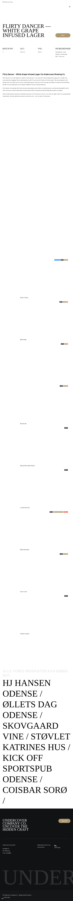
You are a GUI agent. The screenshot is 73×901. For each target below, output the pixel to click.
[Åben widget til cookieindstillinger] (2, 898)
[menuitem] (36, 253)
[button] (36, 508)
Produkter (36, 253)
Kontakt (36, 376)
